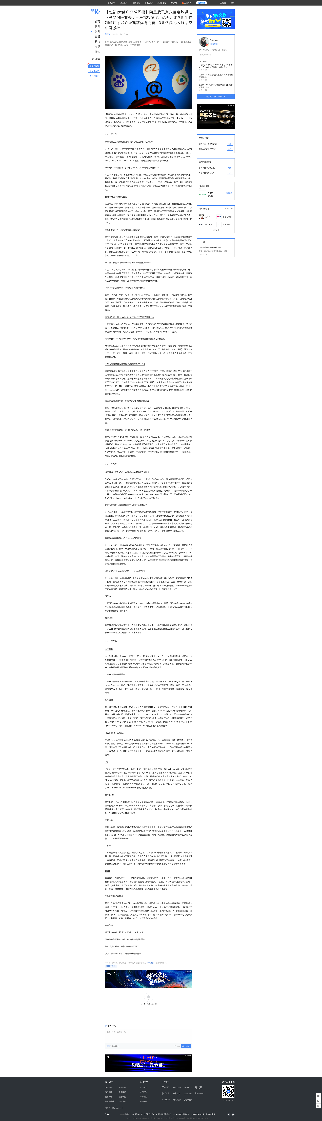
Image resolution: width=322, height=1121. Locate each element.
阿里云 (127, 1114)
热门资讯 (143, 1087)
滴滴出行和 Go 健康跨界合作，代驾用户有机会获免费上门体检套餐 (135, 338)
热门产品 (143, 1092)
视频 (97, 41)
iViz (106, 761)
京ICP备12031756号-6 (164, 1118)
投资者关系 (109, 1101)
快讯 (97, 26)
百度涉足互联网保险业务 (116, 196)
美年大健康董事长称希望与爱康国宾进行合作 (125, 363)
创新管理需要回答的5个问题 (210, 247)
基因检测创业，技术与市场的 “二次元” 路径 (124, 932)
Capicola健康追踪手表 (115, 674)
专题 (97, 46)
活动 (97, 51)
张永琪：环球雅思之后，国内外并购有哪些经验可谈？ (216, 75)
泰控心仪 (109, 820)
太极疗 (108, 845)
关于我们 (122, 1092)
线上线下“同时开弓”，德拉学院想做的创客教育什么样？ (216, 85)
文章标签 (143, 1096)
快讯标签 (143, 1101)
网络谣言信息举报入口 (114, 1107)
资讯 (97, 31)
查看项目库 (229, 208)
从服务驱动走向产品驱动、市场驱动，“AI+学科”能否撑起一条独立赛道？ (216, 65)
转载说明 (150, 962)
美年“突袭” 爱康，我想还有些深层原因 (122, 946)
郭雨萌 (107, 34)
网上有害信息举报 (209, 1114)
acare (107, 870)
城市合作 (108, 1087)
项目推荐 (109, 966)
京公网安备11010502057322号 (197, 1118)
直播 (97, 36)
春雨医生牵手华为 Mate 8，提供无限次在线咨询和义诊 (129, 316)
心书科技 (109, 649)
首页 (97, 21)
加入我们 (122, 1101)
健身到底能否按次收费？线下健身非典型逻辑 (125, 939)
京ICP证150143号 (179, 1118)
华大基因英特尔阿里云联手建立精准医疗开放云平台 (128, 262)
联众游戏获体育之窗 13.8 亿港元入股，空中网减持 (127, 429)
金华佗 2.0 (109, 794)
